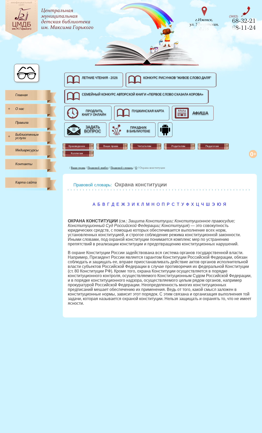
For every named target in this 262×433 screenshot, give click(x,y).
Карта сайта (26, 182)
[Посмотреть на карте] (206, 17)
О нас (19, 109)
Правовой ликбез (98, 167)
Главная (21, 95)
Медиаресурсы (27, 150)
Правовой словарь (122, 167)
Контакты (23, 164)
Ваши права (78, 167)
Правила (21, 122)
